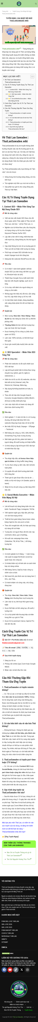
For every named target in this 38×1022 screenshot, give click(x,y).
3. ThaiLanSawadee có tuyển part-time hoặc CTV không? (20, 123)
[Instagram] (27, 969)
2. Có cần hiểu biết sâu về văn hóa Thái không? (20, 119)
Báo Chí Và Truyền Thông (12, 1010)
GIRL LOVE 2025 (7, 927)
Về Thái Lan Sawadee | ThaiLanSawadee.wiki (13, 81)
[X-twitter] (21, 969)
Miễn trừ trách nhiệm (17, 1004)
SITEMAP (5, 942)
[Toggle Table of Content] (31, 76)
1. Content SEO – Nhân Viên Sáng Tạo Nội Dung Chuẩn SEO (19, 91)
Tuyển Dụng (28, 1010)
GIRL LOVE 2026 (7, 924)
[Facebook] (4, 969)
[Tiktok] (15, 969)
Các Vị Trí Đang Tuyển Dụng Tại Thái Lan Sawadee (19, 86)
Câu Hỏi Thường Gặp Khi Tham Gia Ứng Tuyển (19, 109)
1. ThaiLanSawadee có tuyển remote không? (19, 114)
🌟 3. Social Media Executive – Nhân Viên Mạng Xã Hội (19, 100)
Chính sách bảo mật (22, 1002)
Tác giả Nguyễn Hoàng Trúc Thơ (12, 1007)
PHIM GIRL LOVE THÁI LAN (10, 921)
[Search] (36, 4)
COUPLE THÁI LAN (8, 933)
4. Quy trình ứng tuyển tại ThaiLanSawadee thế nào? (16, 128)
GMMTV (4, 939)
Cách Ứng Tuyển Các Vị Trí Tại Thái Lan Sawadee (19, 104)
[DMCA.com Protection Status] (8, 953)
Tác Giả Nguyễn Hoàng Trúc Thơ (18, 859)
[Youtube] (10, 969)
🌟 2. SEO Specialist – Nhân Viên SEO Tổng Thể (19, 95)
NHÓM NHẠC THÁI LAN (9, 936)
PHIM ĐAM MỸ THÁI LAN (10, 930)
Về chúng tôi (8, 1002)
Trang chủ (5, 11)
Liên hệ (29, 1007)
